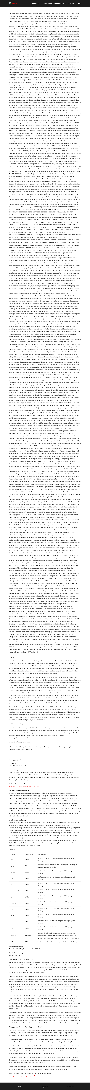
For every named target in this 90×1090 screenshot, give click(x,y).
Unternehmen (59, 3)
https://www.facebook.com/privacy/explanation (24, 786)
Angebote (35, 3)
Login (79, 3)
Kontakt (71, 3)
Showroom (48, 3)
